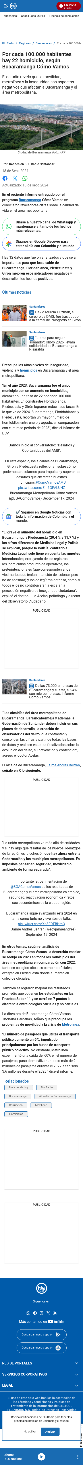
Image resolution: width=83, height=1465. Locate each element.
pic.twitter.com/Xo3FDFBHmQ (41, 924)
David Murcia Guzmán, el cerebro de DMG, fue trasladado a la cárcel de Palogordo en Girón (55, 316)
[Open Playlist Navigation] (78, 1457)
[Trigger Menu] (6, 6)
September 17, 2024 (58, 498)
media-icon (41, 1457)
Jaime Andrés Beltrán (63, 765)
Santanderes (44, 43)
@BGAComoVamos (25, 887)
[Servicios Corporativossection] (77, 1374)
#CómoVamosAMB (51, 482)
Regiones (25, 43)
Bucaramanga (18, 1096)
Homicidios (16, 1114)
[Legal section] (77, 1385)
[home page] (41, 1288)
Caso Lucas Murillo (33, 16)
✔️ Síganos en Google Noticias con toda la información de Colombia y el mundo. (45, 516)
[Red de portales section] (77, 1363)
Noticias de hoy (18, 1087)
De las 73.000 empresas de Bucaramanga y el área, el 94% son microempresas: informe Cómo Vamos (53, 691)
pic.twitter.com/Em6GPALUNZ (41, 488)
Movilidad (41, 1105)
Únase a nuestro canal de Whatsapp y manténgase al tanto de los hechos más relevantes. (46, 226)
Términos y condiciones (34, 1401)
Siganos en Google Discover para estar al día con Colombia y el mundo (45, 243)
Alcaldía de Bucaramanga (55, 1096)
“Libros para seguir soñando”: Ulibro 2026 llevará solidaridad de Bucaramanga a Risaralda (53, 343)
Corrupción (16, 1105)
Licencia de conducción (64, 16)
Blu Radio (8, 43)
